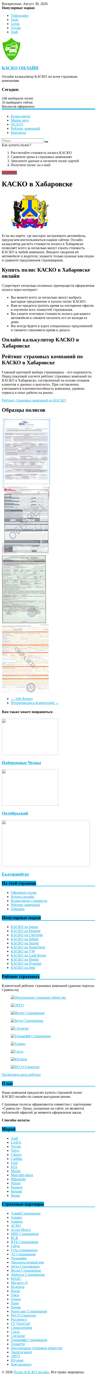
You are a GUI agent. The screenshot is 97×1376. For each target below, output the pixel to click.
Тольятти (18, 1344)
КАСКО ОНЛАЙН (20, 68)
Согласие (18, 1336)
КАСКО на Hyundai (26, 963)
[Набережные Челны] (30, 754)
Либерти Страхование (28, 1274)
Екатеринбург (16, 874)
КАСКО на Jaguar (24, 927)
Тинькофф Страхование (29, 1340)
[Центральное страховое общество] (38, 997)
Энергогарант (21, 1352)
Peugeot (16, 1187)
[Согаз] (17, 1051)
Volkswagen (19, 15)
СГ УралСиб (20, 1323)
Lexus (15, 24)
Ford (14, 1163)
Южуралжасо (21, 1364)
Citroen (16, 1155)
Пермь (16, 1307)
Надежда (17, 1287)
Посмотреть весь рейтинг (21, 1074)
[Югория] (19, 1059)
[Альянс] (18, 1044)
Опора (16, 1299)
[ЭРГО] (17, 1005)
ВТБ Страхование (24, 1242)
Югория (17, 1360)
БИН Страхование (25, 1234)
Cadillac (17, 1159)
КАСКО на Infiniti (24, 939)
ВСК (14, 1238)
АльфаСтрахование (26, 1213)
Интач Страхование (26, 1270)
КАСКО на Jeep (23, 967)
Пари (15, 1303)
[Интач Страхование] (28, 1013)
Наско (15, 1291)
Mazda (16, 1171)
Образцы (18, 909)
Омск (15, 1295)
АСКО (16, 1225)
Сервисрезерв (21, 1328)
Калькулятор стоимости (29, 901)
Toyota (16, 28)
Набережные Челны (21, 762)
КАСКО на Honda (25, 959)
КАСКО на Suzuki (25, 943)
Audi (14, 32)
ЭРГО (15, 1356)
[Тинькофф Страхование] (31, 1036)
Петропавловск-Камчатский (35, 703)
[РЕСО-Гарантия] (25, 1067)
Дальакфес (19, 1258)
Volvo (15, 1150)
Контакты (18, 132)
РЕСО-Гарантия (23, 1315)
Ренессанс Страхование (29, 1311)
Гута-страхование (24, 1250)
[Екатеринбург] (46, 865)
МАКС (16, 1279)
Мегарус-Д (19, 1283)
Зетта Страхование (25, 1266)
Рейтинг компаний (25, 128)
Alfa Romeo (22, 699)
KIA (14, 1167)
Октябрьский (15, 813)
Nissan (16, 1183)
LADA (16, 1142)
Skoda (15, 1195)
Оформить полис (24, 892)
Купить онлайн (22, 897)
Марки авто (20, 120)
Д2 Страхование (23, 1254)
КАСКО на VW (23, 951)
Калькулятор (20, 116)
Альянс (16, 1217)
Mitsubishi (18, 1179)
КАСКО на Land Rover (28, 955)
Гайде (15, 1246)
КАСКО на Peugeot (25, 931)
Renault (16, 1191)
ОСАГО (17, 124)
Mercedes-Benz (22, 1175)
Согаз (15, 1332)
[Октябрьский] (30, 804)
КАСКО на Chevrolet (27, 935)
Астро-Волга (21, 1230)
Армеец (17, 1221)
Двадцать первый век (27, 1262)
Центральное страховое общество (36, 1348)
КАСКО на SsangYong (28, 947)
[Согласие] (20, 1028)
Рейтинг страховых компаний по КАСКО (34, 400)
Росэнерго (19, 1319)
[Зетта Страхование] (27, 1021)
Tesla (14, 20)
